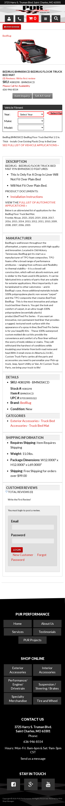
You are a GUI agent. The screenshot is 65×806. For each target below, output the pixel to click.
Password (18, 535)
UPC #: (15, 398)
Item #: (15, 393)
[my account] (9, 18)
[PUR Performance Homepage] (32, 10)
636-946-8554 (33, 741)
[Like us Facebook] (14, 784)
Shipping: (16, 471)
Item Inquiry (22, 95)
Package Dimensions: (25, 460)
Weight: (16, 454)
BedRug (7, 35)
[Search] (56, 18)
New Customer (23, 555)
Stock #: (16, 388)
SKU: (6, 82)
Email (15, 521)
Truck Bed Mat (39, 425)
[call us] (19, 18)
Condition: (17, 409)
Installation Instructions (26, 197)
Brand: (15, 403)
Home (17, 623)
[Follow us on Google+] (31, 784)
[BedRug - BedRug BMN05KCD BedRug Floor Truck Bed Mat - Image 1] (32, 51)
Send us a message (33, 758)
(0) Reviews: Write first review (19, 78)
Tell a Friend (42, 95)
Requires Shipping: (23, 443)
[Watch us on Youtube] (48, 784)
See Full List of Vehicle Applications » (31, 145)
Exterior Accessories (24, 421)
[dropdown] (45, 18)
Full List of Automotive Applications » (30, 204)
